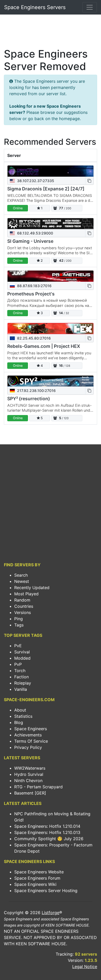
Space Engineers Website (39, 871)
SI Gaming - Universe (30, 241)
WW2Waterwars (29, 768)
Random (22, 600)
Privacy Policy (28, 747)
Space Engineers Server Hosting (45, 890)
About (20, 710)
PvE (18, 645)
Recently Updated (31, 587)
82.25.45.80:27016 (33, 338)
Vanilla (20, 689)
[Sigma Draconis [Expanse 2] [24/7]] (50, 171)
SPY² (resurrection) (28, 398)
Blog (18, 722)
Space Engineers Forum (37, 878)
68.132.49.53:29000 (34, 233)
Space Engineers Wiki (35, 884)
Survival (22, 651)
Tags (19, 624)
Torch (19, 670)
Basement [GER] (30, 793)
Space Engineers (30, 728)
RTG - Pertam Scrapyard (38, 786)
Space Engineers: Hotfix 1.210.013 (47, 832)
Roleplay (22, 683)
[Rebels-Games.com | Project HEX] (50, 328)
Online (18, 208)
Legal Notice (84, 966)
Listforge (50, 912)
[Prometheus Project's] (50, 276)
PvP (18, 664)
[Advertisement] (50, 33)
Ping (18, 618)
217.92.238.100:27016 (36, 390)
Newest (21, 581)
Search (21, 575)
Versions (22, 612)
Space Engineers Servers (35, 7)
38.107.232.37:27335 (35, 180)
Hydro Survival (28, 774)
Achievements (28, 734)
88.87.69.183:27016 (34, 286)
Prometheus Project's (31, 293)
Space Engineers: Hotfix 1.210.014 (47, 826)
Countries (23, 606)
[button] (89, 181)
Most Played (26, 593)
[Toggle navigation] (89, 7)
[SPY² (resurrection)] (50, 381)
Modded (22, 658)
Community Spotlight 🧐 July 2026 (48, 838)
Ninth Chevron (28, 780)
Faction (21, 676)
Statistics (23, 716)
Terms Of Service (31, 741)
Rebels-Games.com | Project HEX (43, 346)
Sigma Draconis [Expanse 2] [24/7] (45, 188)
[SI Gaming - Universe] (50, 223)
